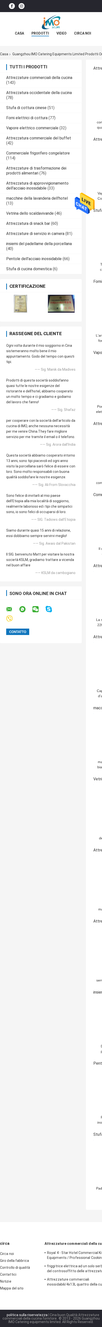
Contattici (8, 1274)
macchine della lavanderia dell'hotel (37, 198)
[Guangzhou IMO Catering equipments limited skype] (52, 609)
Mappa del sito (12, 1288)
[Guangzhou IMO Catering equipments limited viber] (12, 619)
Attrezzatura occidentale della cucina (39, 92)
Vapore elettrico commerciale (32, 128)
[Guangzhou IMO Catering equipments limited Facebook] (11, 6)
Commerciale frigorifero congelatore (38, 153)
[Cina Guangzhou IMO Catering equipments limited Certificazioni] (20, 304)
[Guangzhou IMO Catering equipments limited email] (12, 609)
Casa (19, 33)
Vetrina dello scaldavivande (30, 213)
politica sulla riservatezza (27, 1315)
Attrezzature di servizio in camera (35, 233)
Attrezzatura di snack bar (28, 223)
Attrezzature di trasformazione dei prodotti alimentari (36, 170)
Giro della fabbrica (14, 1261)
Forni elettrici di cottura (27, 117)
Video (61, 33)
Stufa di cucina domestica (29, 269)
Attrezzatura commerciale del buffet (38, 138)
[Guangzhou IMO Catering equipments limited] (51, 22)
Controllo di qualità (15, 1267)
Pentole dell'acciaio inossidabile (34, 258)
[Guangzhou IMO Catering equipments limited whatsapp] (25, 609)
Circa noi (82, 33)
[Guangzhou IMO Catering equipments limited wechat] (38, 609)
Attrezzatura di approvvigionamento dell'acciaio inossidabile (37, 186)
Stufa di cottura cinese (26, 107)
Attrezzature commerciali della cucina (39, 77)
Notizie (5, 1281)
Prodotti (40, 33)
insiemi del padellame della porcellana (39, 243)
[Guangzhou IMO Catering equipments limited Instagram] (21, 6)
